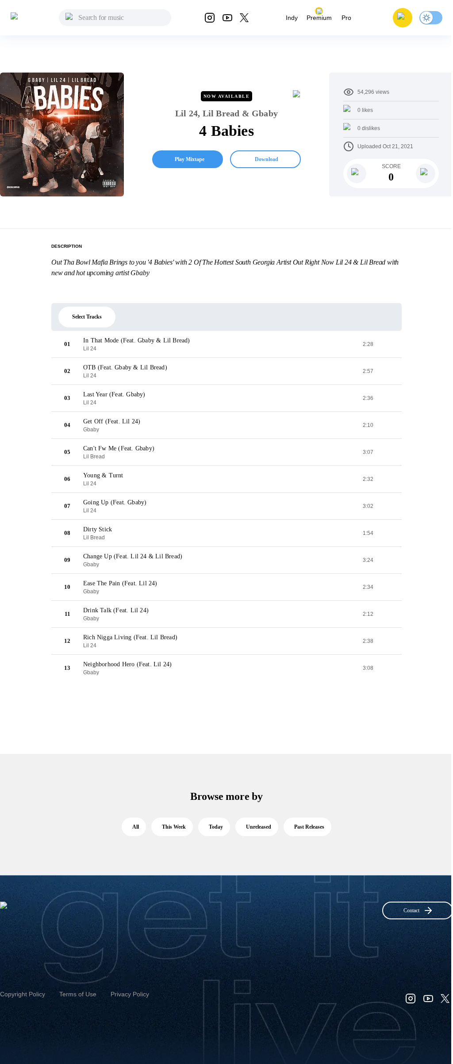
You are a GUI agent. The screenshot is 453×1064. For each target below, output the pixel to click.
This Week (174, 827)
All (135, 827)
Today (216, 827)
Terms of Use (77, 994)
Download (266, 159)
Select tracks (87, 317)
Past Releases (309, 827)
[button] (402, 17)
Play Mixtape (189, 159)
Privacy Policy (130, 994)
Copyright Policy (22, 994)
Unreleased (258, 827)
